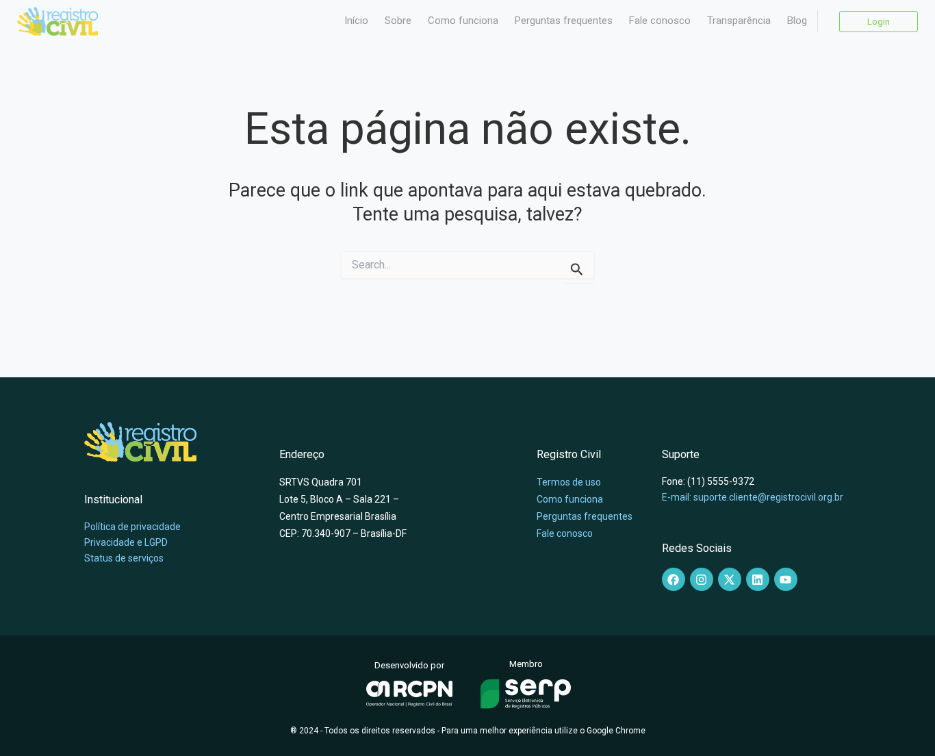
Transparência (739, 20)
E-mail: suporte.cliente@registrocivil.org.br (752, 497)
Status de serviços (124, 558)
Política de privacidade (132, 526)
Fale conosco (660, 20)
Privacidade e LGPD (126, 542)
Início (356, 20)
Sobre (398, 20)
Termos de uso (569, 482)
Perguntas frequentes (564, 20)
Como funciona (463, 20)
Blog (797, 20)
